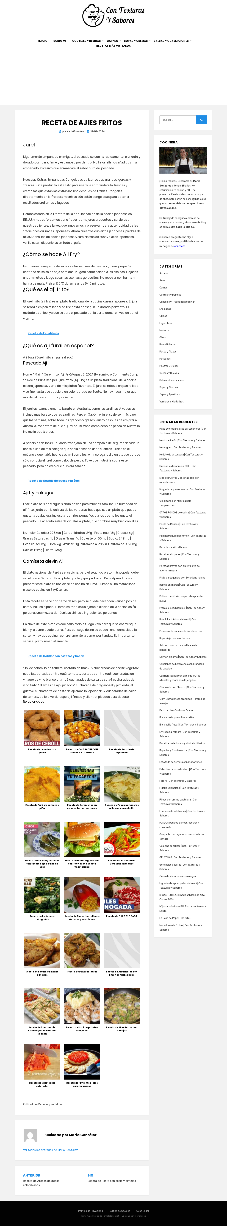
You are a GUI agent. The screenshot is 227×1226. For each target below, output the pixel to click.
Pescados (165, 358)
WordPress (140, 1216)
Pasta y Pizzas (167, 351)
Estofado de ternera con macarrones (180, 762)
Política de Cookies (119, 1211)
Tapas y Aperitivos (170, 394)
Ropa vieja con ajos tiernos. (174, 638)
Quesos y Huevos (169, 373)
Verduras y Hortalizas (50, 1104)
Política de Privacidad (90, 1211)
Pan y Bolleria (167, 344)
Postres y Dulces (169, 366)
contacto (179, 246)
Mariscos (164, 330)
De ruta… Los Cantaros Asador (176, 710)
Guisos (163, 316)
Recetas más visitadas (113, 46)
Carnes (112, 41)
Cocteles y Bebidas (86, 41)
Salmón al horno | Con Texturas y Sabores (183, 656)
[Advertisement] (113, 74)
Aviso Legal (142, 1211)
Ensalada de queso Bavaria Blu (176, 717)
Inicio (42, 41)
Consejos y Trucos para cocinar (177, 301)
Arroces (163, 273)
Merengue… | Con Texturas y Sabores (180, 447)
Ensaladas (165, 308)
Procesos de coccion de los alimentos (180, 631)
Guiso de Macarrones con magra (177, 876)
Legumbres (165, 323)
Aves (162, 280)
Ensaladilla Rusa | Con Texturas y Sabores (182, 724)
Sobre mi (59, 41)
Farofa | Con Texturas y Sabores (177, 780)
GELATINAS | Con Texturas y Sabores (180, 857)
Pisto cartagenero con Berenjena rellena (182, 577)
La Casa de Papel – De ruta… (175, 918)
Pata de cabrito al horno (173, 547)
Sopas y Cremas (136, 41)
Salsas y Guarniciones (171, 41)
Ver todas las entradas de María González (50, 1150)
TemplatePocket (111, 1216)
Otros (162, 337)
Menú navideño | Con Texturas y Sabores (182, 440)
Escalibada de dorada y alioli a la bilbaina (182, 743)
